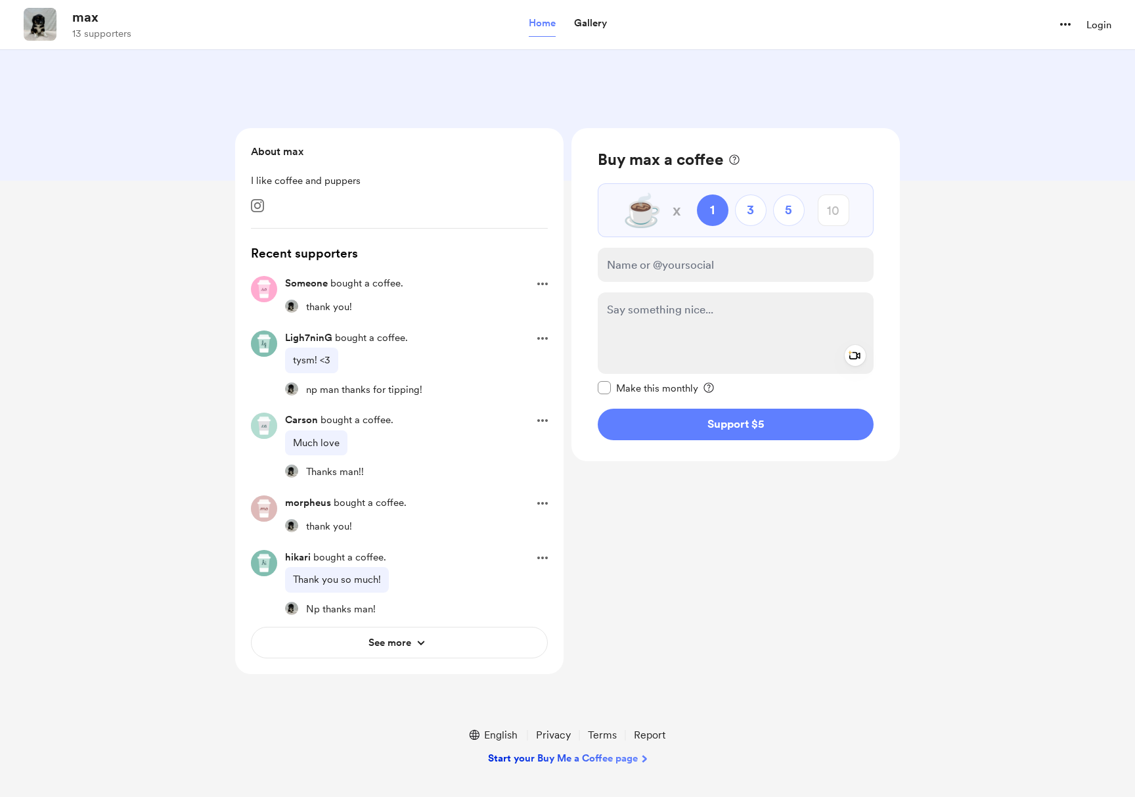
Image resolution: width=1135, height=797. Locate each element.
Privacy (553, 735)
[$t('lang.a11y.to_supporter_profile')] (291, 306)
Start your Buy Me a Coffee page (563, 758)
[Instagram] (257, 205)
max (85, 17)
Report (649, 735)
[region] (735, 294)
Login (1098, 25)
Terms (602, 735)
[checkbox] (648, 387)
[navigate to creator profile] (40, 24)
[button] (542, 23)
